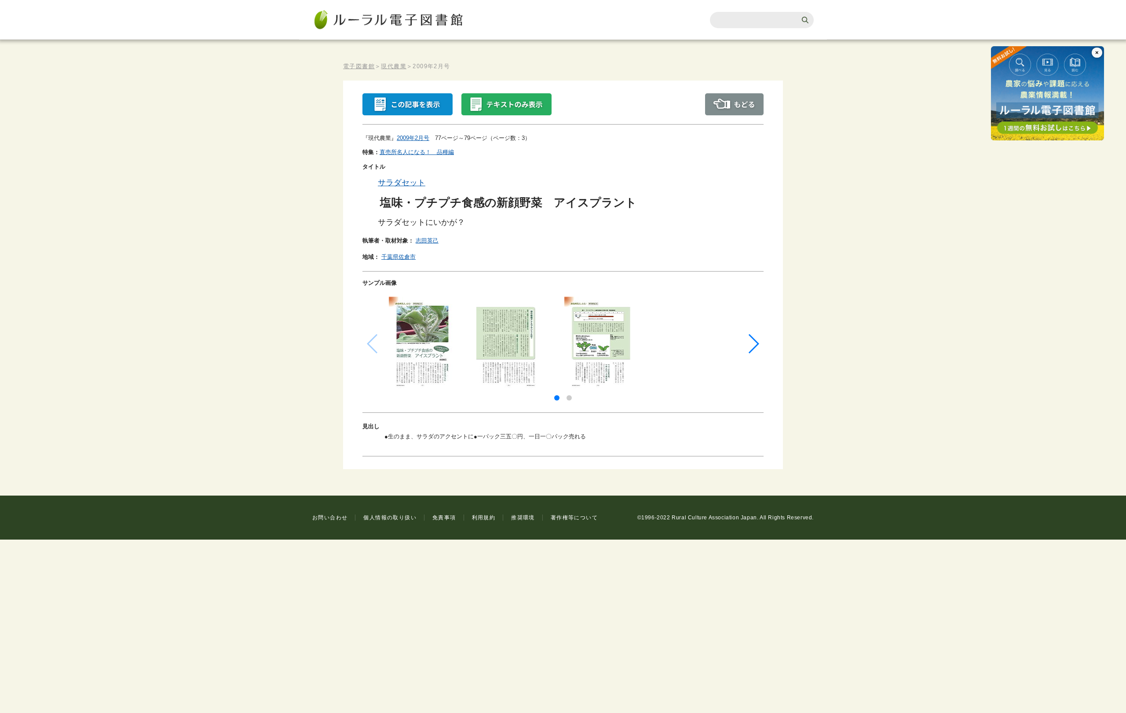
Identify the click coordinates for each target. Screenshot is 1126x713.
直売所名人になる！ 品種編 (417, 152)
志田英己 (427, 240)
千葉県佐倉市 (398, 257)
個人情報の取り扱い (390, 518)
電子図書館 (359, 66)
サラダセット (401, 182)
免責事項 (444, 518)
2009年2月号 (413, 138)
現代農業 (393, 66)
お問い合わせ (329, 518)
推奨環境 (523, 518)
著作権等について (574, 518)
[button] (556, 398)
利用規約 (484, 518)
